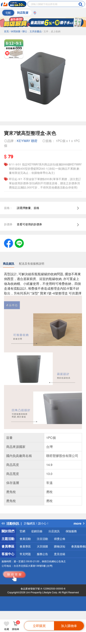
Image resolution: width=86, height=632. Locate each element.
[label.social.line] (19, 243)
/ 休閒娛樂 (15, 31)
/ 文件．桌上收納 (51, 31)
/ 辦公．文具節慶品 (31, 31)
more (77, 523)
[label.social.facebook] (8, 243)
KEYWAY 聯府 (27, 140)
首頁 (6, 31)
